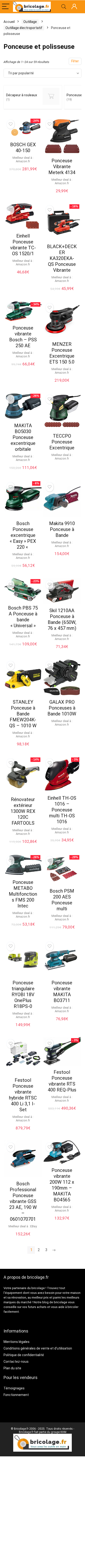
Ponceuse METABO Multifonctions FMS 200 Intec (23, 894)
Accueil (9, 22)
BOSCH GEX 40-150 (23, 147)
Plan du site (12, 1368)
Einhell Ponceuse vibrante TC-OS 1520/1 (23, 244)
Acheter (22, 1239)
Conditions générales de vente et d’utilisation (38, 1348)
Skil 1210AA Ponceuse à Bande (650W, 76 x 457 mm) (62, 619)
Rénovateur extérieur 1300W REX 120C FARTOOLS (23, 811)
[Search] (63, 6)
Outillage (30, 22)
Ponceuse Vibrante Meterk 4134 (61, 166)
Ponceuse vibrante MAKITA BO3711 (61, 991)
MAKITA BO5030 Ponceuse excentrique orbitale (23, 437)
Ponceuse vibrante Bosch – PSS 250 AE (23, 336)
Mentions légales (17, 1342)
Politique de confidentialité (24, 1355)
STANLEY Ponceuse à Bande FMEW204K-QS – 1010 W (23, 713)
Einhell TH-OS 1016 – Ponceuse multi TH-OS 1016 (61, 809)
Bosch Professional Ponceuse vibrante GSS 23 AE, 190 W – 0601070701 (23, 1201)
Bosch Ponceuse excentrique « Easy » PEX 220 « (23, 535)
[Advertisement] (42, 1501)
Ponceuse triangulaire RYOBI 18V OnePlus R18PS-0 (23, 994)
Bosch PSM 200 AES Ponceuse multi (62, 899)
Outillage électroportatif (23, 28)
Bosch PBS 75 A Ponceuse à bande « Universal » (23, 616)
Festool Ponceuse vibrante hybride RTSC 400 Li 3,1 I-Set (23, 1094)
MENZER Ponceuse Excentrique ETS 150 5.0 (61, 353)
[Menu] (5, 6)
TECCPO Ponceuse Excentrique (61, 442)
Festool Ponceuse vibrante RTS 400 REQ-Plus (62, 1081)
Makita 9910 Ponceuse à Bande (62, 529)
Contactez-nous (16, 1361)
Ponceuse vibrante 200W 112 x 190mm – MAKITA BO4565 (62, 1185)
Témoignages (14, 1388)
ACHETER (23, 174)
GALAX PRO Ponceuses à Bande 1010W (61, 708)
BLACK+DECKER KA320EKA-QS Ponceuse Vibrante (62, 258)
